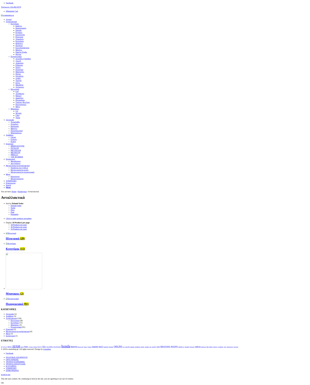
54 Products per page (19, 229)
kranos (90, 347)
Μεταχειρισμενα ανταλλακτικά (18, 331)
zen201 (154, 347)
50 (1, 347)
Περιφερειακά (16, 57)
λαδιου (211, 347)
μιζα (225, 347)
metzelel (105, 347)
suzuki (142, 347)
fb (41, 347)
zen (150, 347)
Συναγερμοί (10, 336)
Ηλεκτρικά (15, 89)
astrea (22, 347)
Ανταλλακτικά (11, 318)
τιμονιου (236, 347)
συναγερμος (230, 347)
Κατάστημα (22, 192)
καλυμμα (203, 347)
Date (12, 212)
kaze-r (85, 347)
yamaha (147, 347)
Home (14, 192)
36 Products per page (19, 227)
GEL (44, 347)
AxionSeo (47, 349)
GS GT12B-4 (57, 347)
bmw (26, 347)
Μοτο (8, 334)
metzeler (110, 347)
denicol (35, 347)
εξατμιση (192, 347)
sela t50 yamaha (129, 347)
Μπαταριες (15, 109)
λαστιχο (215, 347)
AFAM (16, 346)
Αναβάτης (9, 316)
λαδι (207, 347)
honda (65, 346)
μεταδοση (220, 347)
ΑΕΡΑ (158, 347)
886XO (10, 347)
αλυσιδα (187, 347)
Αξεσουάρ (10, 314)
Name (13, 208)
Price (13, 210)
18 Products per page (19, 225)
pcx (124, 347)
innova (74, 346)
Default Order (16, 206)
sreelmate (137, 347)
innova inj (80, 347)
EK (39, 347)
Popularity (15, 214)
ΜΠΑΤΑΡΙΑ (165, 347)
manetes (95, 347)
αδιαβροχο (181, 347)
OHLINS (118, 346)
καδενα (198, 347)
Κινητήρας (15, 24)
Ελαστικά (9, 329)
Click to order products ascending (18, 218)
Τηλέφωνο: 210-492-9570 (11, 7)
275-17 (5, 347)
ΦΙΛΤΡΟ (174, 347)
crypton (31, 347)
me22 (101, 347)
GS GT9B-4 (49, 347)
